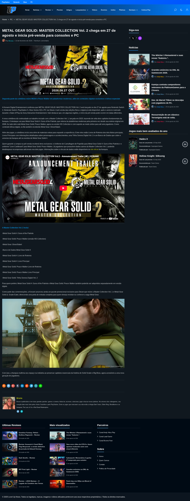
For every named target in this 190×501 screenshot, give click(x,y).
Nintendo (16, 2)
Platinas (122, 10)
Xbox (25, 2)
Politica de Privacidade (107, 469)
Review (48, 10)
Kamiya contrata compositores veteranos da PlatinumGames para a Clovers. (169, 87)
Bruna (11, 41)
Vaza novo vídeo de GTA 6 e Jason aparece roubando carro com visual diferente (79, 446)
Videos (94, 10)
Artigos (69, 10)
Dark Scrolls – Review (27, 458)
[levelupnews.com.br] (11, 9)
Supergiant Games (157, 146)
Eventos (104, 10)
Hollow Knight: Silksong (152, 156)
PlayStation (6, 2)
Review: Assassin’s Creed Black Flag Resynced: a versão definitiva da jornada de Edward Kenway (32, 446)
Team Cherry (155, 163)
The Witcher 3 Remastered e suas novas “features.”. (167, 56)
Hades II (143, 139)
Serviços (132, 10)
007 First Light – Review (28, 469)
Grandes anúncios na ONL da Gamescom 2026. (165, 71)
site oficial (94, 149)
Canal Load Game (105, 436)
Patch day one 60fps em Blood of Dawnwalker (78, 482)
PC (32, 2)
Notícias (36, 10)
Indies (113, 10)
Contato (102, 464)
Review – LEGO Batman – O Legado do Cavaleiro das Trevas (31, 482)
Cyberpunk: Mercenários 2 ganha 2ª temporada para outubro (78, 459)
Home (27, 10)
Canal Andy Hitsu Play (107, 432)
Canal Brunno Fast (105, 441)
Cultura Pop (146, 10)
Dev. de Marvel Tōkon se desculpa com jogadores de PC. (168, 101)
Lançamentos (81, 10)
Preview (60, 10)
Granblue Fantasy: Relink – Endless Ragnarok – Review (29, 434)
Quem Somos (104, 460)
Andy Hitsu (160, 62)
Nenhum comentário (41, 41)
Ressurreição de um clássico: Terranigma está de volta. (165, 116)
